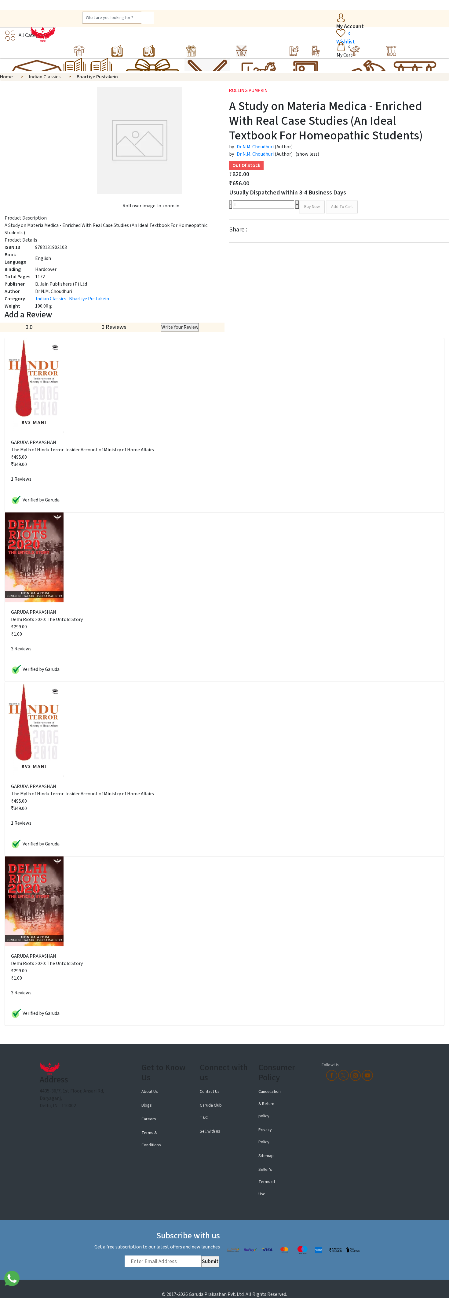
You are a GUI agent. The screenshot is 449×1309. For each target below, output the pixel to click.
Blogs (146, 1105)
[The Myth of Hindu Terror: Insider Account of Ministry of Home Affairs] (34, 385)
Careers (148, 1119)
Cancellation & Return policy (269, 1104)
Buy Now (312, 207)
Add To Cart (342, 207)
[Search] (147, 18)
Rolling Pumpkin (248, 90)
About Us (150, 1092)
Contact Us (210, 1092)
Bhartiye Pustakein (97, 76)
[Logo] (41, 34)
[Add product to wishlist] (359, 207)
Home (6, 76)
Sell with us (210, 1131)
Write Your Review (180, 327)
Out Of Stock (246, 165)
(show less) (307, 154)
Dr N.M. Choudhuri (255, 146)
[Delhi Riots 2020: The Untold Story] (34, 557)
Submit (210, 1261)
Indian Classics (44, 76)
